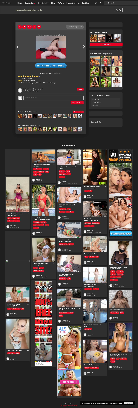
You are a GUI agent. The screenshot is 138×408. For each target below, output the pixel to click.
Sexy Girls (89, 197)
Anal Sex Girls (65, 218)
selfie (60, 315)
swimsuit (61, 177)
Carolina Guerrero (39, 171)
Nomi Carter (62, 174)
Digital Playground (39, 225)
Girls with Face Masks (118, 286)
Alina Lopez (62, 209)
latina (47, 171)
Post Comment (77, 103)
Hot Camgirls (32, 112)
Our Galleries (43, 3)
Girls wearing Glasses (41, 277)
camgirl (36, 268)
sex (67, 212)
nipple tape (114, 280)
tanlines (71, 244)
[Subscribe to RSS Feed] (100, 3)
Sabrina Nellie (95, 367)
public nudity (11, 221)
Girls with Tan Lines (66, 250)
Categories (29, 3)
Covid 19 (113, 274)
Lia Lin (35, 174)
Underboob (90, 374)
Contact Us (96, 122)
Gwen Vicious (63, 244)
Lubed (68, 171)
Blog (53, 3)
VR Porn (61, 3)
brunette (46, 169)
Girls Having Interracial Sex (94, 232)
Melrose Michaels (39, 270)
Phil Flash (95, 105)
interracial (88, 223)
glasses (41, 268)
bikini (40, 169)
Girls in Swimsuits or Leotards (69, 183)
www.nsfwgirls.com (76, 27)
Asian (9, 218)
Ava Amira (36, 222)
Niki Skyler (123, 358)
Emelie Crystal (16, 308)
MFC (118, 358)
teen (18, 221)
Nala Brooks (95, 223)
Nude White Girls (91, 295)
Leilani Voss (16, 218)
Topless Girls (116, 318)
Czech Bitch (95, 99)
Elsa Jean (91, 256)
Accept (128, 403)
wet (40, 174)
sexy (69, 174)
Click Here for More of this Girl (50, 65)
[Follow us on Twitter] (95, 3)
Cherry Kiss (88, 329)
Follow (80, 89)
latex (69, 278)
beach (35, 169)
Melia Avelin (88, 191)
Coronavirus (120, 271)
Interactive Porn (72, 3)
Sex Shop (85, 3)
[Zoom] (34, 27)
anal (69, 209)
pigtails (71, 313)
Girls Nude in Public (15, 227)
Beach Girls (39, 180)
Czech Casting (96, 102)
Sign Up (118, 10)
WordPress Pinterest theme (69, 405)
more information (117, 403)
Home (19, 3)
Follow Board (78, 112)
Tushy (71, 212)
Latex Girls (64, 284)
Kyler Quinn (62, 278)
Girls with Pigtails (66, 321)
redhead (87, 226)
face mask (120, 274)
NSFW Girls (6, 3)
